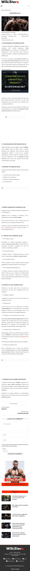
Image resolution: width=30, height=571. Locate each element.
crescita (7, 227)
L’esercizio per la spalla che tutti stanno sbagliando (19, 515)
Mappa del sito (16, 552)
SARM (16, 46)
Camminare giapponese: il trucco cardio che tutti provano (19, 497)
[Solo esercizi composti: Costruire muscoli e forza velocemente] (6, 535)
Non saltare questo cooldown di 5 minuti (20, 506)
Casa (3, 10)
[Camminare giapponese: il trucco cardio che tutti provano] (6, 498)
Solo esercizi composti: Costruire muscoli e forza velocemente (19, 534)
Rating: (4, 448)
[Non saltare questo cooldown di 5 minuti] (6, 507)
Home (11, 552)
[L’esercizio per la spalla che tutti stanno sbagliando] (6, 516)
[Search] (28, 6)
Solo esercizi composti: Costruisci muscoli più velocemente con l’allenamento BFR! (18, 526)
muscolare (22, 336)
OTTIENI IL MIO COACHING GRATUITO (15, 484)
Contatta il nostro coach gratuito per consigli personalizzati (15, 554)
